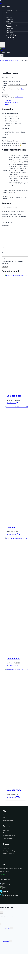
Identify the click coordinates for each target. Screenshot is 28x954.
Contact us (10, 40)
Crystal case (9, 17)
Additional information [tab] (12, 102)
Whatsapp (6, 884)
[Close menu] (0, 924)
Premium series (9, 19)
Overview (8, 12)
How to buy (6, 848)
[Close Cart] (1, 912)
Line (4, 887)
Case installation (8, 838)
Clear (22, 89)
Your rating (6, 222)
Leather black (14, 395)
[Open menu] (2, 55)
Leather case (19, 97)
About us (5, 815)
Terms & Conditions (8, 820)
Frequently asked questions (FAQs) (11, 868)
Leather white (14, 790)
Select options (11, 403)
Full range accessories (9, 833)
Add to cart (4, 94)
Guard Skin (9, 938)
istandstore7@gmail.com (11, 895)
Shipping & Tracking (9, 851)
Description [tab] (8, 100)
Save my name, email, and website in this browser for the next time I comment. (14, 261)
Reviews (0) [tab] (8, 104)
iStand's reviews (8, 818)
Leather (11, 527)
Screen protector (10, 946)
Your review (6, 225)
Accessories (6, 941)
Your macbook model (9, 835)
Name (4, 247)
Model (5, 81)
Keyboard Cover (9, 28)
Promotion (3, 874)
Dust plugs (8, 30)
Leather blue (13, 658)
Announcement (4, 871)
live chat (6, 891)
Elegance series (9, 21)
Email (4, 253)
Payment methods (8, 853)
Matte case (8, 15)
